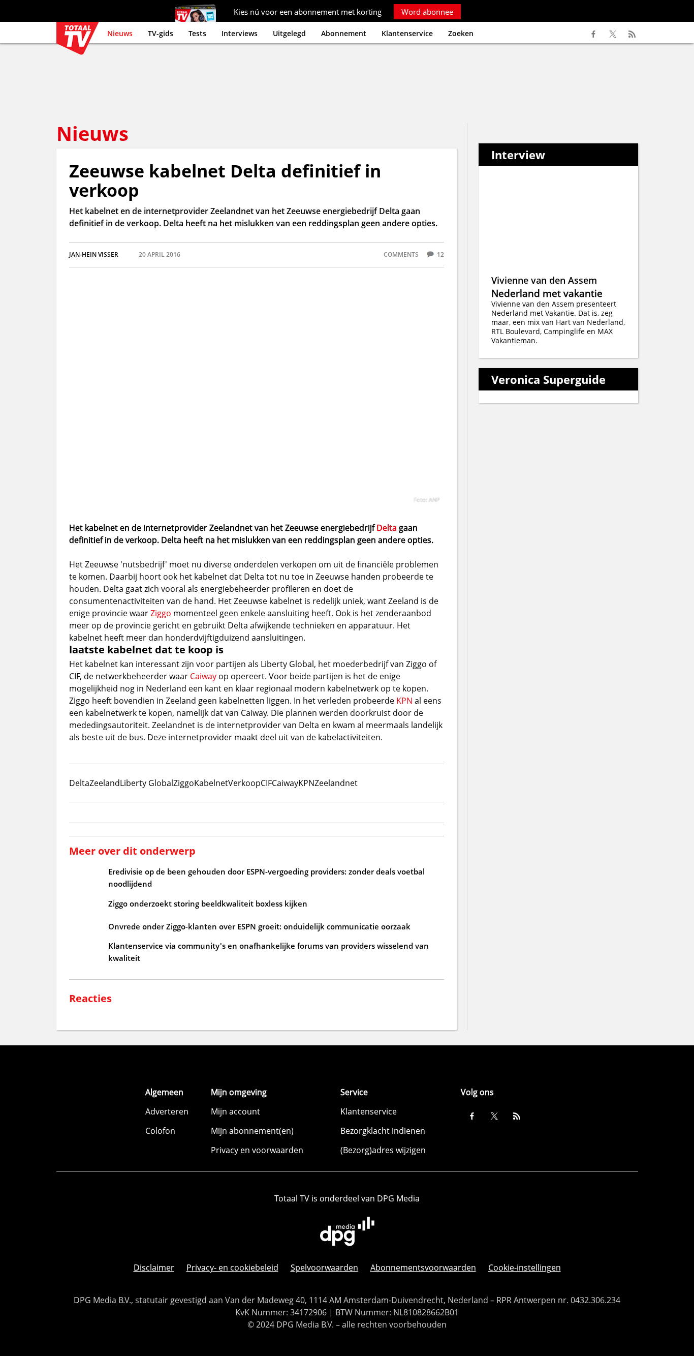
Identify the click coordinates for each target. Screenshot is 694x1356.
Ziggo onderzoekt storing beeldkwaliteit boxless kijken (207, 903)
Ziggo (160, 613)
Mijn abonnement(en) (252, 1130)
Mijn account (235, 1111)
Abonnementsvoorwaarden (423, 1267)
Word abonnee (427, 12)
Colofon (160, 1130)
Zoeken (461, 33)
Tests (197, 33)
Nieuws (120, 33)
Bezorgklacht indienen (382, 1130)
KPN (404, 700)
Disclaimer (154, 1267)
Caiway (203, 676)
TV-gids (160, 33)
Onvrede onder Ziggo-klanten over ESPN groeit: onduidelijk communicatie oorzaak (259, 926)
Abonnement (343, 33)
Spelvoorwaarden (324, 1267)
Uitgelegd (289, 33)
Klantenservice (407, 33)
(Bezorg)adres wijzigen (383, 1150)
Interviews (240, 33)
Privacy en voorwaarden (257, 1150)
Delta (386, 527)
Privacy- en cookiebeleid (232, 1267)
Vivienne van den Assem (544, 280)
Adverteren (166, 1111)
